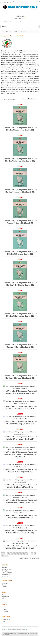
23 (8, 553)
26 (17, 553)
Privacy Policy (5, 571)
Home (3, 31)
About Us (4, 567)
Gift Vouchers (5, 596)
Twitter (6, 609)
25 (14, 553)
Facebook (6, 607)
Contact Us (5, 583)
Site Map (4, 586)
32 (35, 553)
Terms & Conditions (7, 572)
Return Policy (5, 576)
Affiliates (4, 598)
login (27, 2)
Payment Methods (6, 574)
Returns (4, 585)
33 (2, 556)
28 (23, 553)
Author (7, 31)
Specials (4, 600)
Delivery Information (7, 569)
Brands (4, 595)
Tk (7, 2)
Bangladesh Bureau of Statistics (17, 31)
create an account (35, 2)
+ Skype (4, 621)
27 (20, 553)
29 (26, 553)
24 (11, 553)
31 (32, 553)
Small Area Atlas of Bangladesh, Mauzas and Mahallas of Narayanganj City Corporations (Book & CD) (20, 454)
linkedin (6, 611)
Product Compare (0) (9, 99)
